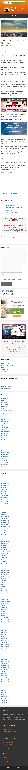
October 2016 (4, 684)
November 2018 (5, 646)
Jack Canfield (4, 421)
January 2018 (4, 663)
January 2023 (4, 543)
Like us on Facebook (6, 382)
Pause (3, 367)
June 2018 (4, 653)
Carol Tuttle (4, 406)
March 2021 (4, 588)
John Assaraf (4, 427)
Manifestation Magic (8, 241)
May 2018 (3, 655)
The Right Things (5, 371)
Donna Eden (4, 415)
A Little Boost (4, 369)
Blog (12, 237)
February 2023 (5, 541)
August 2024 (4, 504)
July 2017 (3, 671)
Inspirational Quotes (6, 419)
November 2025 (5, 485)
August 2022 (4, 553)
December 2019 (5, 619)
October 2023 (4, 524)
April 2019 (3, 636)
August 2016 (4, 688)
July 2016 (3, 690)
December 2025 (5, 483)
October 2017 (4, 669)
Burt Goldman (4, 404)
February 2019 (5, 640)
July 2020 (3, 605)
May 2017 (3, 673)
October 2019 (4, 624)
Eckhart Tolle (4, 417)
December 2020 (5, 595)
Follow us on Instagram (7, 386)
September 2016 (5, 686)
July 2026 (3, 477)
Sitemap (5, 757)
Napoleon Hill (4, 446)
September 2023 (5, 526)
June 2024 (4, 508)
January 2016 (4, 700)
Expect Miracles (5, 363)
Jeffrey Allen (4, 423)
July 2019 (3, 630)
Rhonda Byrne (5, 454)
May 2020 (3, 609)
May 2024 (3, 510)
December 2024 (5, 497)
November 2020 (5, 597)
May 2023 (3, 535)
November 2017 (5, 667)
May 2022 (3, 559)
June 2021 (4, 582)
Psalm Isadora (5, 452)
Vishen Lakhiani (5, 464)
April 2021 (3, 586)
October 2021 (4, 574)
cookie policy (18, 721)
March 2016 (4, 696)
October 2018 (4, 648)
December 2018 (5, 644)
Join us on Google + (6, 388)
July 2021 (3, 580)
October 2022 (4, 549)
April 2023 (3, 537)
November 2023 (5, 522)
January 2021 (4, 593)
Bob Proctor (4, 402)
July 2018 (3, 650)
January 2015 (4, 702)
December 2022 (5, 545)
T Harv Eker (4, 458)
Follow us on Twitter (6, 384)
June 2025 (4, 489)
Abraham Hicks (7, 237)
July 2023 (3, 530)
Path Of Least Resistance (7, 365)
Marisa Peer (4, 437)
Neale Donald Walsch (6, 448)
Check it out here (5, 172)
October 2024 (4, 501)
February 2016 (5, 698)
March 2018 (4, 659)
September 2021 (5, 576)
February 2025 (5, 493)
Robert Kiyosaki (5, 456)
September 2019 (5, 626)
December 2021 (5, 570)
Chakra (3, 408)
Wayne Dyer (4, 466)
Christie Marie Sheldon (7, 411)
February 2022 (5, 566)
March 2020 (4, 613)
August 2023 (4, 528)
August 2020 (4, 603)
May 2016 (3, 692)
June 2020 (4, 607)
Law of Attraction (5, 431)
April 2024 (3, 512)
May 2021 (3, 584)
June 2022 (4, 557)
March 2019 (4, 638)
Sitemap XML (6, 759)
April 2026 (3, 479)
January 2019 (4, 642)
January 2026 (4, 481)
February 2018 (5, 661)
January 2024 (4, 518)
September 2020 (5, 601)
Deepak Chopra (5, 413)
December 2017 (5, 665)
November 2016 (5, 682)
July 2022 (3, 555)
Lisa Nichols (4, 433)
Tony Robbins (4, 462)
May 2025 (3, 491)
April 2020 (3, 611)
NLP (2, 450)
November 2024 (5, 499)
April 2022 (3, 562)
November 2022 (5, 547)
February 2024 (5, 516)
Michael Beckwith (5, 444)
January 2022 (4, 568)
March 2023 (4, 539)
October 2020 (4, 599)
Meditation (4, 442)
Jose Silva (4, 429)
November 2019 (5, 622)
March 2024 (4, 514)
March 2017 (4, 675)
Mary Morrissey (5, 439)
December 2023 (5, 520)
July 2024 (3, 506)
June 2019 (4, 632)
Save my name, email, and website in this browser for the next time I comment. (13, 278)
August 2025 (4, 487)
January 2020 (4, 617)
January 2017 (4, 677)
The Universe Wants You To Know (11, 239)
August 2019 (4, 628)
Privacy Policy (6, 761)
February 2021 (5, 590)
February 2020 (5, 615)
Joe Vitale (3, 425)
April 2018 (3, 657)
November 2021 (5, 572)
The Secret (4, 460)
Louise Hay (4, 435)
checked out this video (14, 114)
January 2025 (4, 495)
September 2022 (5, 551)
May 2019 (3, 634)
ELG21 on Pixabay (12, 193)
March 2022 (4, 564)
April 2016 (3, 694)
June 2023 (4, 533)
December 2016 (5, 679)
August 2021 (4, 578)
